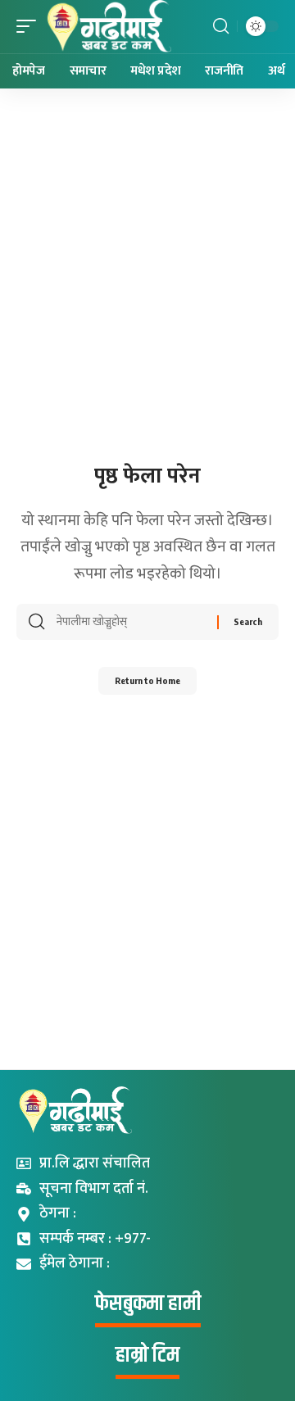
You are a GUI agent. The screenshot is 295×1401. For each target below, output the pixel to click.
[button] (30, 26)
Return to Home (147, 680)
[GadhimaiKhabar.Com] (107, 26)
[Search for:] (130, 622)
